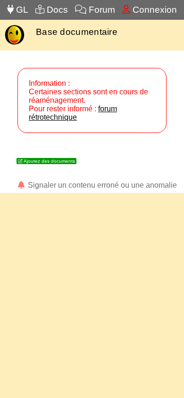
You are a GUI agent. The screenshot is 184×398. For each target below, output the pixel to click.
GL (21, 10)
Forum (100, 10)
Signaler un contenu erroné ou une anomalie (101, 185)
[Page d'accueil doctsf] (14, 44)
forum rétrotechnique (73, 113)
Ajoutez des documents (49, 161)
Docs (56, 10)
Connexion (153, 10)
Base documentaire (76, 32)
